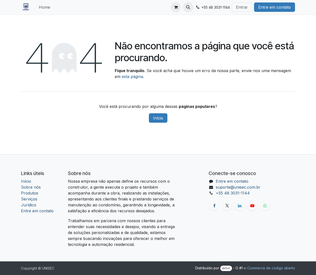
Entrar (242, 7)
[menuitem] (44, 7)
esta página (132, 76)
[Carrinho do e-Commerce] (176, 7)
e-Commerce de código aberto (269, 268)
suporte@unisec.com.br (238, 187)
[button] (188, 7)
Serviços (29, 198)
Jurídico (28, 204)
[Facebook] (214, 206)
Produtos (29, 193)
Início (158, 118)
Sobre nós (31, 187)
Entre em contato (274, 7)
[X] (227, 206)
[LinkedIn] (240, 206)
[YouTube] (252, 206)
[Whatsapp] (265, 206)
